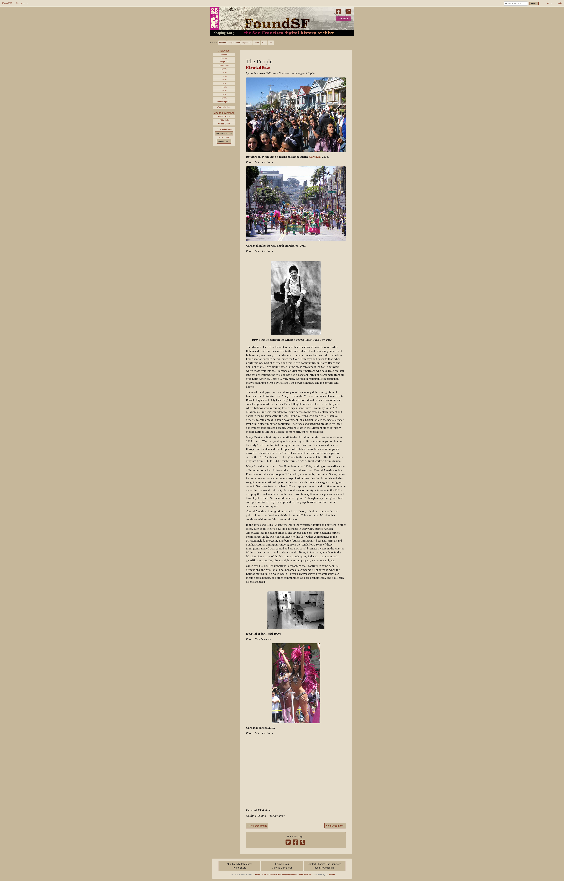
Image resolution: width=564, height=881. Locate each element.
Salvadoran (224, 65)
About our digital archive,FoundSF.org (239, 866)
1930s (224, 80)
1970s (224, 94)
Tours (264, 43)
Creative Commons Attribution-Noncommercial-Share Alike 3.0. (283, 875)
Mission (224, 54)
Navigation (20, 3)
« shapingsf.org (223, 33)
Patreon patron (224, 141)
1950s (224, 87)
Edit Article (224, 120)
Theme (256, 43)
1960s (224, 91)
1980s (224, 98)
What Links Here (224, 107)
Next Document (335, 825)
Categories (223, 50)
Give (271, 43)
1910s (224, 83)
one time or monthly (224, 133)
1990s (224, 69)
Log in (559, 3)
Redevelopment (224, 102)
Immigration (224, 61)
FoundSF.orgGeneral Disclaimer (282, 866)
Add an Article (224, 116)
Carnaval (315, 156)
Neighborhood (234, 43)
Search (534, 3)
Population (246, 43)
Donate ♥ (343, 18)
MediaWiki (330, 875)
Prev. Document (257, 825)
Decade (222, 43)
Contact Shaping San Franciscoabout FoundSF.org (324, 866)
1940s (224, 72)
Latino (224, 58)
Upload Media (224, 124)
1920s (224, 76)
